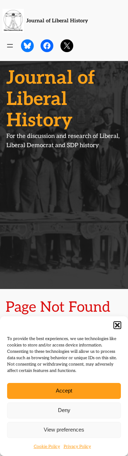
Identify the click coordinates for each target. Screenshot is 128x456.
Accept (64, 391)
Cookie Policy (47, 446)
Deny (64, 410)
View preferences (64, 430)
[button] (117, 325)
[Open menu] (10, 45)
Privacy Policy (77, 446)
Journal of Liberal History (57, 21)
